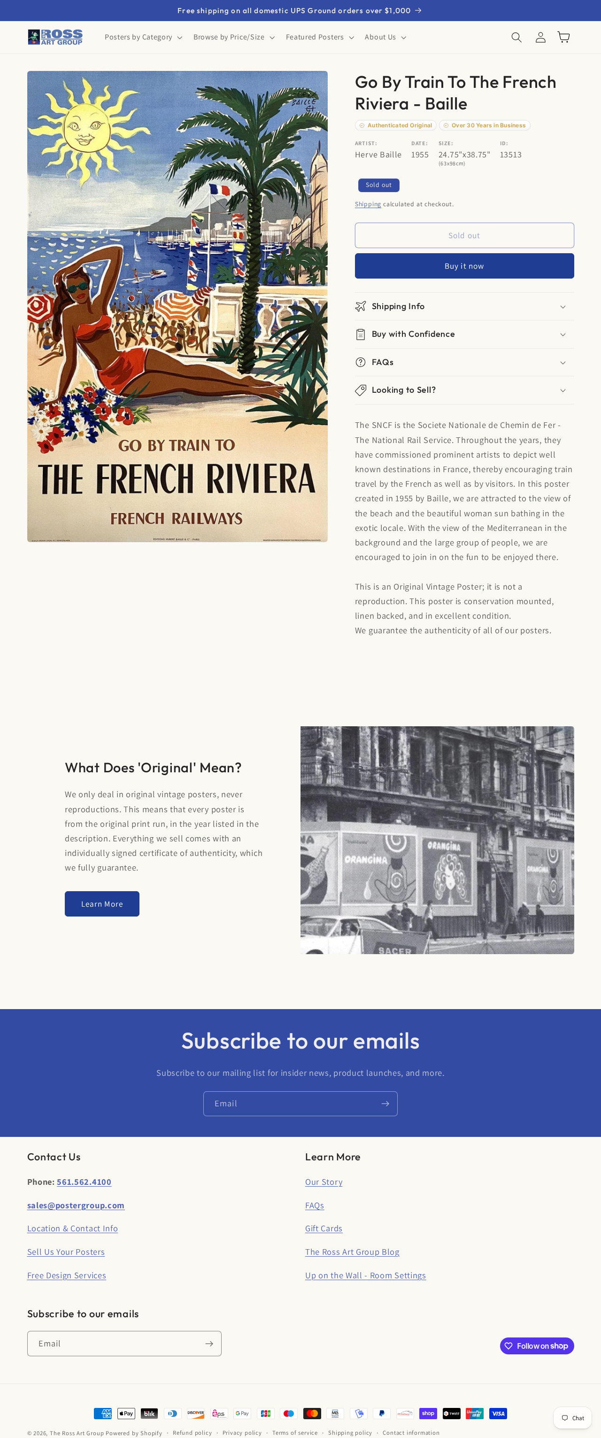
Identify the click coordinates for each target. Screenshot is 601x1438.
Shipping (368, 204)
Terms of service (295, 1433)
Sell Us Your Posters (66, 1251)
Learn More (102, 903)
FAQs (314, 1205)
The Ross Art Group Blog (352, 1251)
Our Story (323, 1181)
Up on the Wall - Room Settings (365, 1275)
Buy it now (465, 266)
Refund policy (192, 1433)
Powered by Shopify (134, 1433)
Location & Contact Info (72, 1228)
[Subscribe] (385, 1104)
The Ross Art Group (77, 1433)
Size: (446, 143)
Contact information (411, 1433)
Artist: (366, 143)
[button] (142, 37)
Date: (419, 143)
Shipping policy (350, 1433)
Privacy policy (242, 1433)
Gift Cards (324, 1228)
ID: (504, 143)
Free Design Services (67, 1275)
